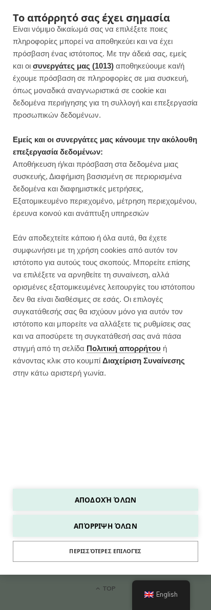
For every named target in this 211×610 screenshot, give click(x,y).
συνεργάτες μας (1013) (73, 65)
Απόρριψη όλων (105, 525)
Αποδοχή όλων (105, 499)
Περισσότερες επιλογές (105, 551)
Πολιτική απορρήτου (124, 348)
